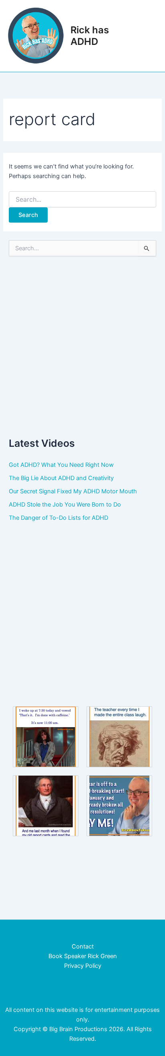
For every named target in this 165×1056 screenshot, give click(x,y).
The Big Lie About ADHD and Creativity (61, 478)
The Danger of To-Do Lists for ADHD (58, 517)
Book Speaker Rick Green (82, 956)
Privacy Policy (82, 965)
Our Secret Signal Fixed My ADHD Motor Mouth (73, 491)
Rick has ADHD (89, 35)
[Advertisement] (82, 346)
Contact (83, 946)
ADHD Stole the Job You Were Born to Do (65, 504)
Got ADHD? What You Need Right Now (61, 464)
